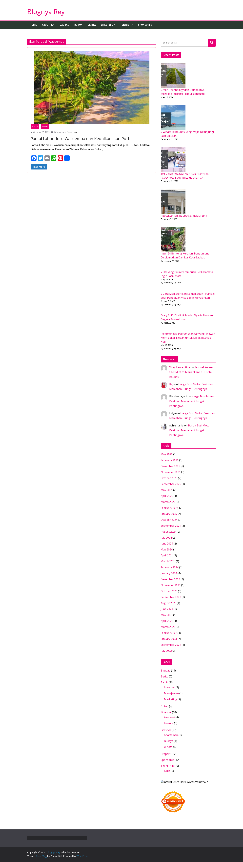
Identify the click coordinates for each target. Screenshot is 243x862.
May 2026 (167, 454)
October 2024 (169, 520)
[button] (114, 24)
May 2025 (167, 490)
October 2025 (169, 478)
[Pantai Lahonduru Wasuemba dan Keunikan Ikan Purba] (91, 87)
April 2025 (167, 496)
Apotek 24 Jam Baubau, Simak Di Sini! (184, 215)
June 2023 (167, 609)
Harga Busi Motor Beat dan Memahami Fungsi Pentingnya (191, 401)
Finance (168, 723)
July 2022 (166, 650)
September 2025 (171, 484)
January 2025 (169, 514)
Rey (171, 384)
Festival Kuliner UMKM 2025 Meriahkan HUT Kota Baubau (191, 372)
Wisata (45, 126)
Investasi (169, 687)
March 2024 (168, 561)
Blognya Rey (46, 11)
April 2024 (167, 555)
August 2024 (168, 531)
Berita (92, 24)
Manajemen (171, 693)
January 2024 (169, 573)
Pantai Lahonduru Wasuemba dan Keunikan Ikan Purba (82, 138)
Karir (167, 771)
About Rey (48, 24)
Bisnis (125, 24)
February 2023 (170, 633)
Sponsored (145, 24)
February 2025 (170, 508)
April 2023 (167, 621)
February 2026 (170, 460)
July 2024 (166, 537)
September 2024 (171, 525)
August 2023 (168, 603)
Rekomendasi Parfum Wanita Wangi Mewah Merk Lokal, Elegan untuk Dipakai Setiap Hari (188, 337)
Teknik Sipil (168, 766)
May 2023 (167, 615)
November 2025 (171, 472)
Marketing (170, 699)
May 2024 (167, 549)
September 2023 (171, 597)
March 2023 (168, 627)
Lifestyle (107, 24)
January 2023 (169, 639)
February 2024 (170, 567)
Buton (78, 24)
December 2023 (170, 579)
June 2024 (167, 543)
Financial (166, 712)
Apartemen (171, 735)
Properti (166, 754)
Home (33, 24)
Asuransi (169, 717)
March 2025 (168, 502)
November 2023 (171, 585)
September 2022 (171, 645)
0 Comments (59, 132)
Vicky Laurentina (179, 367)
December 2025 (170, 466)
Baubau (64, 24)
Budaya (168, 741)
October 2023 (169, 591)
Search (212, 42)
